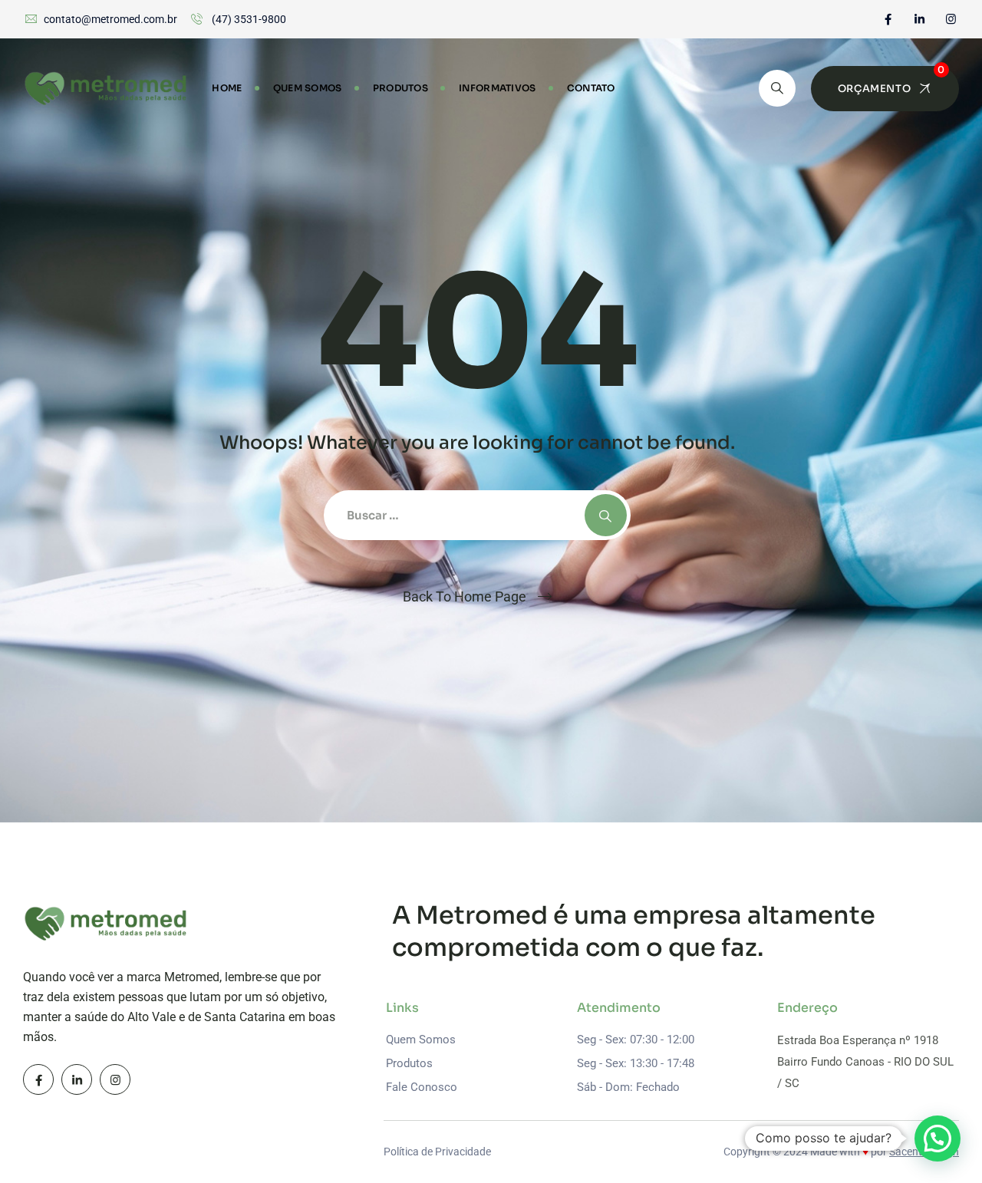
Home (227, 88)
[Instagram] (951, 19)
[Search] (777, 88)
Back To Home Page (464, 596)
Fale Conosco (421, 1087)
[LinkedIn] (919, 19)
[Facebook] (888, 19)
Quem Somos (307, 88)
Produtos (400, 88)
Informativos (497, 88)
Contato (591, 88)
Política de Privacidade (437, 1151)
